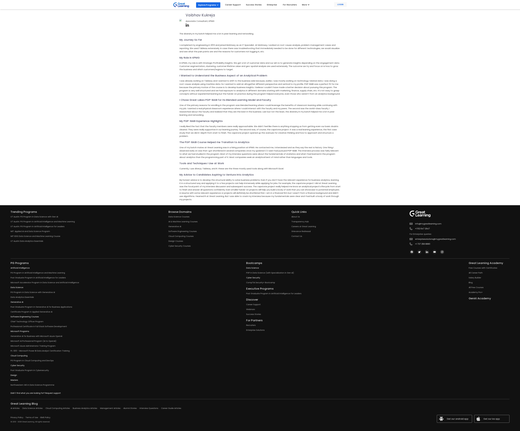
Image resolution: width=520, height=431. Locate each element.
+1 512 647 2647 (422, 228)
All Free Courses (476, 287)
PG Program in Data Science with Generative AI (33, 292)
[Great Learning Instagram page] (442, 251)
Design (14, 375)
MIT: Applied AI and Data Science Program (30, 231)
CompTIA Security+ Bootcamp (260, 282)
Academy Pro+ (476, 292)
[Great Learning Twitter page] (419, 251)
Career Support (233, 4)
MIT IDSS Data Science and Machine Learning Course (35, 236)
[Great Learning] (182, 5)
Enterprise (272, 4)
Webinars (250, 309)
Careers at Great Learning (303, 226)
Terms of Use (31, 417)
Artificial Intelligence (20, 268)
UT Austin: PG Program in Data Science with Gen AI (34, 216)
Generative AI (174, 226)
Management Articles (110, 408)
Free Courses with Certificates (483, 268)
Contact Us (296, 236)
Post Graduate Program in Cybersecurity (30, 370)
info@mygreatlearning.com (428, 223)
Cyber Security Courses (179, 246)
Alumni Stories (130, 408)
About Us (295, 216)
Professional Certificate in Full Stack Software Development (39, 326)
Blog (471, 282)
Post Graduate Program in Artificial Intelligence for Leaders (38, 277)
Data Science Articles (32, 408)
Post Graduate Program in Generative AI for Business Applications (41, 307)
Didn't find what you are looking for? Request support (36, 393)
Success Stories (254, 4)
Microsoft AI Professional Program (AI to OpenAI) (33, 341)
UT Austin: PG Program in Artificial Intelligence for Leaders (37, 226)
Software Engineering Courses (182, 231)
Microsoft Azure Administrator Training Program (33, 346)
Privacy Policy (17, 417)
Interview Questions (149, 408)
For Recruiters (290, 4)
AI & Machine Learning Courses (183, 221)
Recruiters (251, 325)
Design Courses (175, 241)
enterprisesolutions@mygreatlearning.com (435, 239)
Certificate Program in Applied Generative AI (31, 311)
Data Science (17, 287)
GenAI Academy (480, 298)
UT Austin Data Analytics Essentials (27, 241)
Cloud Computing (19, 355)
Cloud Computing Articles (58, 408)
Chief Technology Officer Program (27, 321)
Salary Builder (475, 277)
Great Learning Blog (24, 404)
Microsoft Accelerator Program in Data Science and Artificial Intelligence (45, 282)
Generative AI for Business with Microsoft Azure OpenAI (36, 336)
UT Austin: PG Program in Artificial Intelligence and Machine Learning (43, 221)
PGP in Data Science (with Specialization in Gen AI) (270, 272)
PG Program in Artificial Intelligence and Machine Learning (38, 272)
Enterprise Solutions (255, 330)
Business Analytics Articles (85, 408)
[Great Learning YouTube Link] (434, 251)
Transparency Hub (300, 221)
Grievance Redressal (301, 231)
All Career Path (476, 272)
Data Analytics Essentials (22, 297)
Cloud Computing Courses (181, 236)
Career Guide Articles (171, 408)
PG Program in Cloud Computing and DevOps (32, 360)
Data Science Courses (178, 216)
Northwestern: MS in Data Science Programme (32, 385)
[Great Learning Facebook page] (412, 251)
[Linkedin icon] (427, 251)
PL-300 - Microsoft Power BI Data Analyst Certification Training (40, 350)
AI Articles (15, 408)
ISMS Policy (45, 417)
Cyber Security (18, 365)
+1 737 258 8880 (422, 244)
